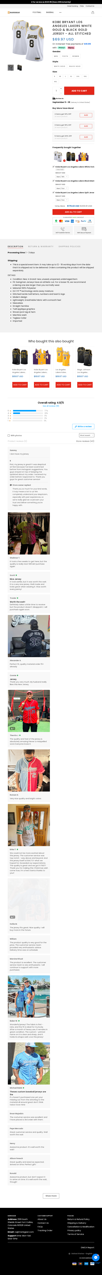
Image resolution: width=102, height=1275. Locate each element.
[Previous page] (10, 40)
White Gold (59, 66)
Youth (65, 56)
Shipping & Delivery (76, 1223)
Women (75, 56)
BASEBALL (50, 12)
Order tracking (72, 6)
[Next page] (48, 40)
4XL (55, 82)
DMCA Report (87, 1247)
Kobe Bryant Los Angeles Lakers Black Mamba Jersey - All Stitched (19, 371)
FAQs (82, 6)
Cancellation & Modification (80, 1226)
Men (56, 56)
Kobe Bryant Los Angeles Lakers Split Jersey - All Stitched (41, 371)
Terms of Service (75, 1234)
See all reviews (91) (51, 406)
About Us (42, 1219)
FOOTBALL (37, 12)
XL (71, 76)
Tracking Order (45, 1230)
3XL (85, 76)
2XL (78, 76)
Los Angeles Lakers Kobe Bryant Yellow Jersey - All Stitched (61, 371)
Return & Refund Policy (78, 1219)
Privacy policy (74, 1230)
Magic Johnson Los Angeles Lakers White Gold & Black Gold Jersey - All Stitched (85, 371)
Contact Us (90, 6)
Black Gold (74, 66)
